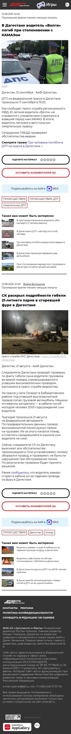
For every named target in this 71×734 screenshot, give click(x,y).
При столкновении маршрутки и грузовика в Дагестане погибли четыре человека (41, 265)
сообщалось (20, 472)
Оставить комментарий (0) (36, 172)
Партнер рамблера (32, 717)
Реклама (26, 608)
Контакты (10, 608)
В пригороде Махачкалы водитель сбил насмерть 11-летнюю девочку (38, 221)
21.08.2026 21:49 (11, 284)
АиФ (4, 86)
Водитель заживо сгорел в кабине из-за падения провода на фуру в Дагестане (38, 548)
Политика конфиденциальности (28, 612)
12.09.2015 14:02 (11, 14)
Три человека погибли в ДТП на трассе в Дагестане (32, 144)
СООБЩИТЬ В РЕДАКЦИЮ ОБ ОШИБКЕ (28, 617)
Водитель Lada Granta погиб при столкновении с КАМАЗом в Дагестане (38, 559)
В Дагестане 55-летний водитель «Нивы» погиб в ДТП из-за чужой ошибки (38, 581)
